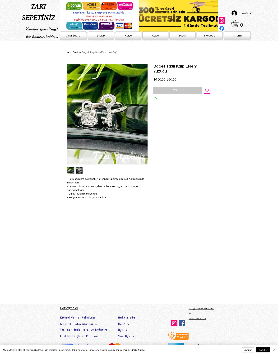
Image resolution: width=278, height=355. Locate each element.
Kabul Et (263, 349)
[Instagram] (222, 20)
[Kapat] (274, 349)
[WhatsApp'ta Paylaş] (155, 99)
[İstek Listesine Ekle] (207, 90)
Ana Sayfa (73, 52)
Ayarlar (248, 349)
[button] (239, 23)
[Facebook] (222, 28)
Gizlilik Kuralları (138, 349)
